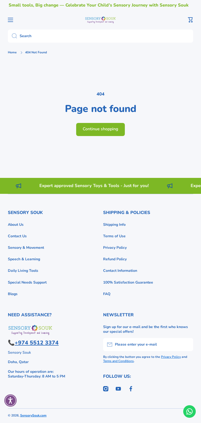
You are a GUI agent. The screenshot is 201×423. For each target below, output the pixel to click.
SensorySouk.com (33, 415)
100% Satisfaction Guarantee (128, 282)
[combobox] (100, 36)
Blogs (13, 293)
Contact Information (120, 270)
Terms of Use (114, 236)
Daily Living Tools (23, 270)
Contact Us (17, 236)
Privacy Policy (115, 247)
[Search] (12, 36)
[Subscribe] (186, 344)
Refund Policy (115, 259)
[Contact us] (189, 411)
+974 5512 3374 (37, 342)
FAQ (106, 293)
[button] (190, 19)
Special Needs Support (27, 282)
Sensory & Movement (26, 247)
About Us (16, 224)
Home (12, 52)
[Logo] (100, 20)
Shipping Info (114, 224)
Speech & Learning (24, 259)
